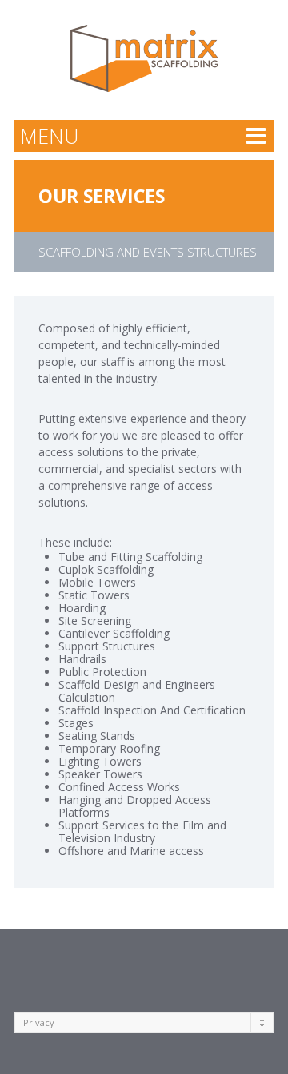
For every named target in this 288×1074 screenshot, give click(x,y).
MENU (49, 135)
